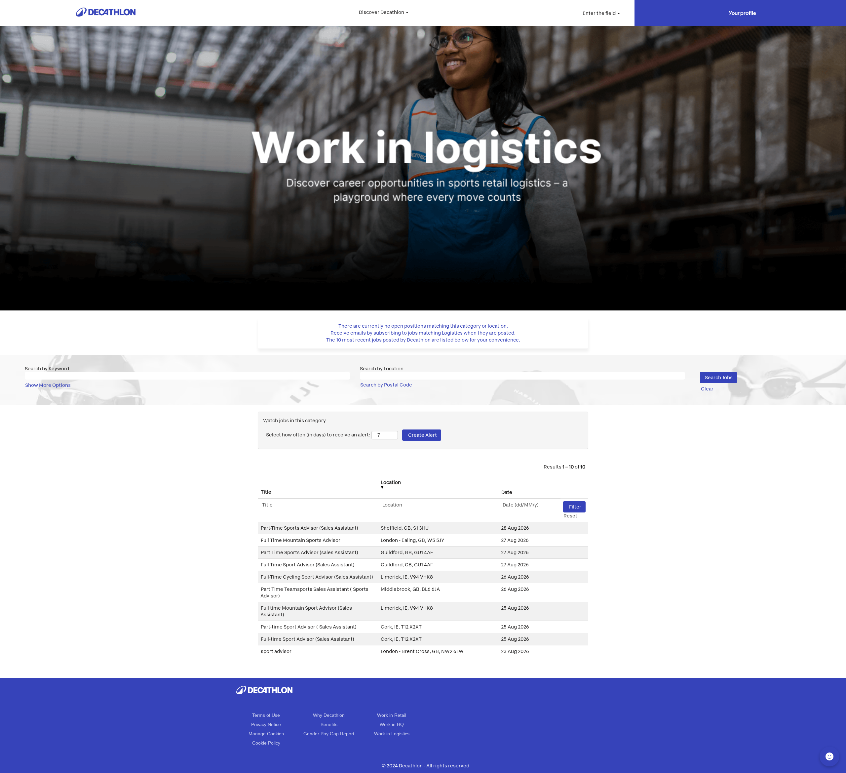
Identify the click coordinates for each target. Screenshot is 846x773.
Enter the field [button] (600, 13)
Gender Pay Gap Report (328, 733)
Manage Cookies (266, 733)
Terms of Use (266, 715)
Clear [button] (707, 388)
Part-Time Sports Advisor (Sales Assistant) (309, 528)
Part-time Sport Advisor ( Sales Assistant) (309, 627)
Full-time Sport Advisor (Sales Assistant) (307, 639)
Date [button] (506, 492)
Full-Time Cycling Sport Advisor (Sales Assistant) (317, 577)
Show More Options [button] (48, 385)
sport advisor (276, 651)
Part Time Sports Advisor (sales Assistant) (309, 552)
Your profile (742, 13)
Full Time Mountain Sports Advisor (300, 540)
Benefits (329, 724)
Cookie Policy (266, 743)
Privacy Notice (266, 724)
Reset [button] (570, 515)
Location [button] (391, 482)
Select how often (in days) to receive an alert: (318, 434)
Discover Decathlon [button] (382, 12)
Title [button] (266, 492)
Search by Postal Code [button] (386, 384)
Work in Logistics (391, 733)
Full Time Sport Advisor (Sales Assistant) (308, 564)
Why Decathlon (329, 715)
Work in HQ (392, 724)
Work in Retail (391, 715)
